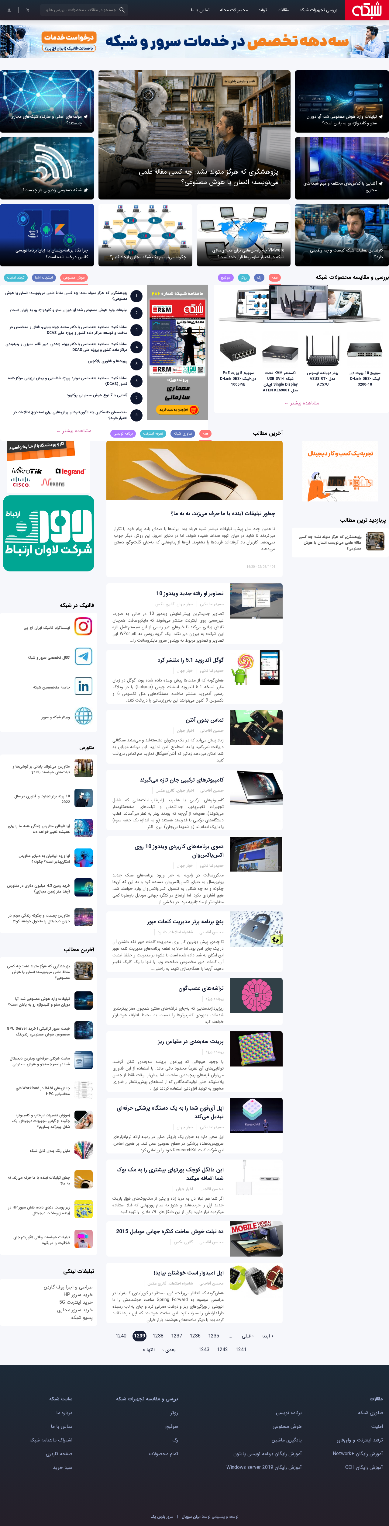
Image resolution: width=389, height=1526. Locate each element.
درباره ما (64, 1413)
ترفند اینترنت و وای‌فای (360, 1440)
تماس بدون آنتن (205, 720)
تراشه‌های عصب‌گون (201, 988)
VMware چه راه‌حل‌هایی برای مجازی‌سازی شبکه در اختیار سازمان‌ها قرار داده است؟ (248, 253)
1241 (241, 1350)
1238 (158, 1336)
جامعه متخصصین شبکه (51, 687)
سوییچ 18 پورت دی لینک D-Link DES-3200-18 (364, 378)
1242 (222, 1350)
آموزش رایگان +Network (358, 1454)
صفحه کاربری (59, 1454)
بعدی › (169, 1350)
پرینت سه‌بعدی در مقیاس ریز (191, 1041)
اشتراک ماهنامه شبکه (50, 1440)
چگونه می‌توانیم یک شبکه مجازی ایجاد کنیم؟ (148, 257)
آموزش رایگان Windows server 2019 (264, 1467)
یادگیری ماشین (287, 1440)
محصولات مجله (234, 10)
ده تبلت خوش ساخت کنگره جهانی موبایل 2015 (170, 1231)
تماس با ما (200, 10)
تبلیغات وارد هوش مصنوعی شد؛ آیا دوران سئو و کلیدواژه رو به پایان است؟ (342, 120)
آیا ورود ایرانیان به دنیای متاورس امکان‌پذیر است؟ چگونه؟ (44, 859)
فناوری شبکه (370, 1413)
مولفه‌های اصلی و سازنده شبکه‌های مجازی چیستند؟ (46, 120)
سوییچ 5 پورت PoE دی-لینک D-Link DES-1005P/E (238, 378)
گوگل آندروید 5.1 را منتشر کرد (191, 660)
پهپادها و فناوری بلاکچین (107, 361)
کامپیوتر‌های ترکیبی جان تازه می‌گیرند (182, 780)
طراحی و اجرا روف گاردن (68, 1287)
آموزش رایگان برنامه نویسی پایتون (267, 1454)
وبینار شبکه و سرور (56, 717)
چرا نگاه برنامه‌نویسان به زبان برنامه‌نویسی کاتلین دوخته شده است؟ (51, 253)
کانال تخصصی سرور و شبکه (48, 658)
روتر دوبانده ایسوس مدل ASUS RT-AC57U (322, 378)
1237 (176, 1336)
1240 (120, 1336)
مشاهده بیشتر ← (301, 403)
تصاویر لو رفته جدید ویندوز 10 (190, 593)
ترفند (262, 10)
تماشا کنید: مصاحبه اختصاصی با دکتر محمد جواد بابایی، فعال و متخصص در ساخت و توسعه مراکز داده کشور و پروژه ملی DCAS (68, 330)
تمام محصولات (163, 1454)
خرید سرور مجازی (75, 1310)
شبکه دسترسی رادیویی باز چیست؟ (52, 190)
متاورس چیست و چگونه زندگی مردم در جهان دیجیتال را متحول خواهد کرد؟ (39, 918)
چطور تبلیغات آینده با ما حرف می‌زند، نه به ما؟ (223, 513)
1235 (213, 1336)
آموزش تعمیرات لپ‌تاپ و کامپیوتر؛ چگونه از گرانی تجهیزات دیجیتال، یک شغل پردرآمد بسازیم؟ (41, 1121)
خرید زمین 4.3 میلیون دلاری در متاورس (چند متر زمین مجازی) (38, 888)
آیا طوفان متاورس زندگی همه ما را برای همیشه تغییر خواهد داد (39, 829)
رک (175, 1440)
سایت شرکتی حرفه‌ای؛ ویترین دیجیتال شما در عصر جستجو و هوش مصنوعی (40, 1061)
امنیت (377, 1426)
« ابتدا (267, 1336)
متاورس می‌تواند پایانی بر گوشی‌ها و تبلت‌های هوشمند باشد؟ (41, 769)
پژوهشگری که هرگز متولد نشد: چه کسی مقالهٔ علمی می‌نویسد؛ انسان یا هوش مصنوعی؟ (208, 177)
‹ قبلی (248, 1336)
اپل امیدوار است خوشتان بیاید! (189, 1273)
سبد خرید (62, 1467)
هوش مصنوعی (287, 1426)
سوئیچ (171, 1426)
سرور (162, 1517)
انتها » (149, 1350)
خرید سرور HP (78, 1295)
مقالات (283, 10)
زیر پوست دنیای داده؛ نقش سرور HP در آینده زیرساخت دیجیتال (39, 1210)
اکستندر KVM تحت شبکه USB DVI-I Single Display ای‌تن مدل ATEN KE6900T (280, 381)
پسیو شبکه (82, 1317)
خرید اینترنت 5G (76, 1302)
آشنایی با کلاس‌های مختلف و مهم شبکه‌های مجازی (340, 186)
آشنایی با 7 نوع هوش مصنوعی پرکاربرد (97, 395)
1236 (195, 1336)
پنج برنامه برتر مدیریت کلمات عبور (185, 921)
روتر (174, 1413)
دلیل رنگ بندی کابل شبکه (49, 1151)
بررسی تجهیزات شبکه (318, 10)
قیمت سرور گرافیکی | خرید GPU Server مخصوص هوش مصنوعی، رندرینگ (38, 1031)
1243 (203, 1350)
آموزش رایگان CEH (364, 1467)
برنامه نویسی (289, 1413)
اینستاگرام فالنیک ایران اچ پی (47, 628)
